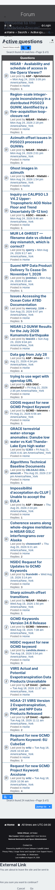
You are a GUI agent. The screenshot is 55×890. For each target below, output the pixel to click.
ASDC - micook (36, 215)
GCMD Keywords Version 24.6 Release (28, 621)
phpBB (18, 848)
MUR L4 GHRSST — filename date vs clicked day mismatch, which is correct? (30, 239)
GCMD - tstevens (37, 410)
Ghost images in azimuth (23, 170)
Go (31, 888)
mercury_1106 (35, 308)
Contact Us (27, 845)
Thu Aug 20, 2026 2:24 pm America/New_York (30, 508)
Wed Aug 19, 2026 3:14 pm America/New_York (31, 577)
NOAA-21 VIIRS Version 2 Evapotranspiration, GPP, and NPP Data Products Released (30, 707)
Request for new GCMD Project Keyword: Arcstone (30, 770)
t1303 (29, 449)
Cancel (21, 888)
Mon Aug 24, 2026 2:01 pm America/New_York (26, 155)
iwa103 (30, 338)
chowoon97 (33, 543)
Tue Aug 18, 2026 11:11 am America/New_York (27, 722)
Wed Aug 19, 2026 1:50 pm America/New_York (27, 605)
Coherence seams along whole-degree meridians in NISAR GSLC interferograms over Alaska (31, 531)
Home (26, 85)
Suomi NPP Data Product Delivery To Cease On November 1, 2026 (31, 269)
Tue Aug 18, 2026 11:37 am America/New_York (28, 690)
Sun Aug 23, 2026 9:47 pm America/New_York (26, 313)
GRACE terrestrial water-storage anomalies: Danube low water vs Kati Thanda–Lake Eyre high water (30, 437)
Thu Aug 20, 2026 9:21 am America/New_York (29, 547)
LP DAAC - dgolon (38, 717)
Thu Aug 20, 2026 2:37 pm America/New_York (31, 475)
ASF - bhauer (34, 358)
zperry (30, 250)
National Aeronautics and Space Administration (27, 839)
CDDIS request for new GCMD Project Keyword (30, 404)
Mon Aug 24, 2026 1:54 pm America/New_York (26, 181)
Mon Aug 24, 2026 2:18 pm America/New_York (26, 124)
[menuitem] (19, 825)
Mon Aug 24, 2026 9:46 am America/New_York (26, 220)
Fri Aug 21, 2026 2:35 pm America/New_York (29, 389)
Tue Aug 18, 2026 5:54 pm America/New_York (26, 655)
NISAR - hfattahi (36, 119)
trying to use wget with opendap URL (29, 378)
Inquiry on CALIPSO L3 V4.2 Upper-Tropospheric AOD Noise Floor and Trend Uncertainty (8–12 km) (31, 203)
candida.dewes (35, 650)
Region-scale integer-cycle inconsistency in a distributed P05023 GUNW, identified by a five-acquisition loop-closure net (30, 105)
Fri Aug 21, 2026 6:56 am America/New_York (25, 415)
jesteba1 (31, 277)
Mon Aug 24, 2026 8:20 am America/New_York (30, 281)
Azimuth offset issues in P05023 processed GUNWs (30, 142)
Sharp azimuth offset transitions (28, 594)
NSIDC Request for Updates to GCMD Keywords (26, 566)
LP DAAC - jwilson (38, 685)
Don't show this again (14, 43)
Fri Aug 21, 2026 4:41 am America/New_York (30, 451)
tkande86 (32, 574)
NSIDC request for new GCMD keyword (29, 644)
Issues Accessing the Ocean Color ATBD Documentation (28, 300)
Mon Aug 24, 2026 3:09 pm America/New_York (28, 81)
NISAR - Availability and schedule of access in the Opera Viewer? (30, 68)
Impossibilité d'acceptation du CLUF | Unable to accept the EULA (30, 494)
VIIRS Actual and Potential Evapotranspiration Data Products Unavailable (30, 675)
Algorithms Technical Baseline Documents (28, 464)
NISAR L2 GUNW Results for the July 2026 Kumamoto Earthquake (31, 330)
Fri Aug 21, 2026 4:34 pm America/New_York (29, 361)
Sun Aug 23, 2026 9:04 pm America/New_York (29, 342)
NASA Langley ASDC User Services (33, 836)
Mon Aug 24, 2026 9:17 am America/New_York (29, 253)
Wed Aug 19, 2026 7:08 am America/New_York (27, 631)
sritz (28, 747)
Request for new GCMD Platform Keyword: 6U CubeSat (30, 739)
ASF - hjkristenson (38, 76)
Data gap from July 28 (28, 354)
